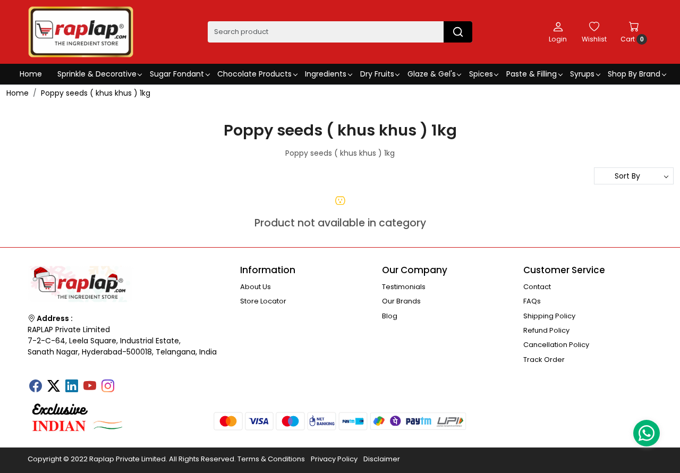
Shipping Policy (549, 316)
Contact (537, 287)
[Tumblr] (126, 383)
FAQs (532, 301)
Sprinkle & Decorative (97, 74)
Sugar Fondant (177, 74)
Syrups (582, 74)
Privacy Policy (334, 459)
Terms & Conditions (271, 459)
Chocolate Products (254, 74)
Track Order (544, 359)
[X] (54, 387)
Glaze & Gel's (431, 74)
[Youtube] (90, 387)
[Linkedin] (72, 387)
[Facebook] (36, 387)
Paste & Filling (531, 74)
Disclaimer (381, 459)
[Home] (81, 31)
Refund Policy (546, 330)
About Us (255, 287)
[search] (458, 32)
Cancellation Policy (556, 345)
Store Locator (263, 301)
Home (31, 74)
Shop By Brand (634, 74)
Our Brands (401, 301)
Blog (389, 316)
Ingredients (325, 74)
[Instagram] (108, 387)
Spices (481, 74)
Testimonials (404, 287)
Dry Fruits (377, 74)
